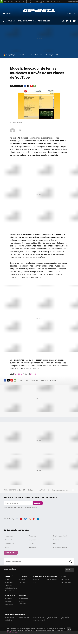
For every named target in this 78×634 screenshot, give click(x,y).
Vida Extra (22, 582)
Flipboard (67, 21)
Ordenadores (39, 55)
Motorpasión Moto (66, 582)
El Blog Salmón (23, 598)
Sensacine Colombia (39, 620)
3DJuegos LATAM (24, 617)
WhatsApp (32, 547)
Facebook (70, 21)
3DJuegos (22, 579)
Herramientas (9, 540)
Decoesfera (8, 601)
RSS (29, 518)
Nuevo (69, 13)
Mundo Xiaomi (9, 591)
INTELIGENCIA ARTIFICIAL (27, 21)
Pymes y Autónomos (22, 602)
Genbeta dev (57, 540)
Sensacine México (38, 617)
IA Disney (31, 490)
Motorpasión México (65, 618)
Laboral (31, 544)
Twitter (63, 21)
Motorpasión (65, 579)
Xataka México (9, 617)
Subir (68, 570)
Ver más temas (10, 553)
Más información (12, 632)
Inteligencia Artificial (60, 547)
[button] (18, 130)
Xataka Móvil (8, 582)
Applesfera (8, 585)
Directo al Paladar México (52, 618)
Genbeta (39, 10)
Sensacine (36, 579)
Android (29, 55)
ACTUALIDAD (10, 21)
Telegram (74, 21)
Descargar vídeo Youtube (60, 490)
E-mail (34, 86)
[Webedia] (10, 569)
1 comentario (17, 86)
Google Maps (10, 55)
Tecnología (49, 55)
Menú (8, 13)
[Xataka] (1, 1)
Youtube (21, 518)
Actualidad (32, 536)
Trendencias (8, 598)
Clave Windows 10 (43, 490)
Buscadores (34, 380)
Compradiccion (9, 604)
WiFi (57, 55)
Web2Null (18, 374)
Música (53, 380)
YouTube (45, 380)
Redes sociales (9, 544)
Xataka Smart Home (11, 588)
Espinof (35, 582)
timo (54, 544)
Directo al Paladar (52, 579)
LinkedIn (38, 518)
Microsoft (21, 55)
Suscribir (37, 503)
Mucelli (33, 374)
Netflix (7, 547)
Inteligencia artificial (60, 536)
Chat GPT (22, 490)
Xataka (7, 579)
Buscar (71, 561)
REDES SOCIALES (44, 21)
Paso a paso (9, 536)
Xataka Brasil (8, 620)
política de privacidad (31, 507)
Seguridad (32, 540)
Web (27, 380)
